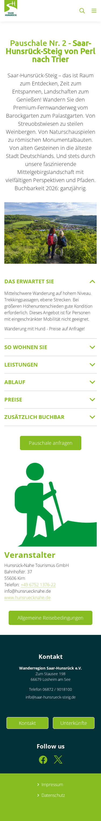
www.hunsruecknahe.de (27, 598)
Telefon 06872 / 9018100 (50, 689)
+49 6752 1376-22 (38, 585)
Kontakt (27, 723)
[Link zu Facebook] (43, 762)
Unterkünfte (73, 723)
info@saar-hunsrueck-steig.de (51, 697)
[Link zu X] (58, 762)
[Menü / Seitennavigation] (94, 10)
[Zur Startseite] (10, 9)
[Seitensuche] (82, 10)
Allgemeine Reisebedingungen (50, 617)
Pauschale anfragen (50, 443)
